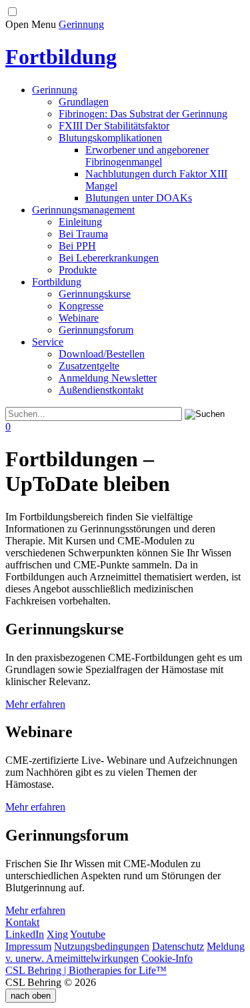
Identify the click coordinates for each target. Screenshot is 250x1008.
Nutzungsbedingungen (101, 946)
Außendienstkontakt (101, 390)
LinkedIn (24, 934)
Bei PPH (77, 245)
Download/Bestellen (102, 354)
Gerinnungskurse (95, 294)
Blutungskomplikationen (110, 137)
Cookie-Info (167, 958)
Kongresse (81, 306)
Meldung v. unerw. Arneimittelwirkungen (125, 952)
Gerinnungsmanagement (83, 209)
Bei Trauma (83, 233)
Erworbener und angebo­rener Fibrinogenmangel (147, 155)
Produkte (78, 270)
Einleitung (80, 221)
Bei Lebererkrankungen (109, 258)
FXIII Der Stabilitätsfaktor (114, 125)
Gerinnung (81, 24)
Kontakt (22, 922)
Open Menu (30, 24)
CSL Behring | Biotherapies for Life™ (86, 970)
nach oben (31, 996)
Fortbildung (56, 282)
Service (47, 342)
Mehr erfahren (35, 704)
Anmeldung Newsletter (108, 378)
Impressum (28, 946)
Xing (57, 934)
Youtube (87, 934)
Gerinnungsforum (96, 330)
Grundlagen (84, 101)
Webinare (79, 318)
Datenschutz (178, 946)
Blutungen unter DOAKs (138, 197)
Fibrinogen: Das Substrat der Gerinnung (143, 113)
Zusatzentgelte (89, 366)
